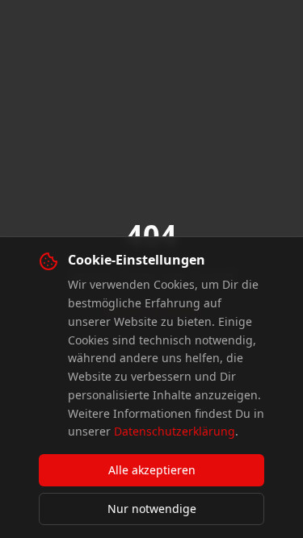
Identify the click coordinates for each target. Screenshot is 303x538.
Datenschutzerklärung (174, 431)
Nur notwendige (151, 508)
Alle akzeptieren (152, 470)
